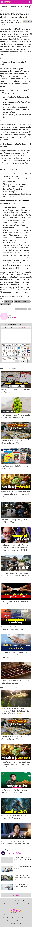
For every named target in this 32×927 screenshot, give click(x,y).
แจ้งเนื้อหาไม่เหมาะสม (16, 923)
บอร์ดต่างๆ (13, 6)
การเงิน (28, 904)
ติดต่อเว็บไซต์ (10, 920)
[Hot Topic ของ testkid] (4, 319)
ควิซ (18, 904)
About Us (27, 918)
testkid (7, 24)
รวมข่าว (4, 6)
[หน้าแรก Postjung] (7, 1)
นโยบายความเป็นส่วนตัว (22, 915)
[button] (2, 327)
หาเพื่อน (23, 901)
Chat (28, 901)
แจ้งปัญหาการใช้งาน (20, 920)
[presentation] (2, 327)
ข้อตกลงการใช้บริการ (9, 915)
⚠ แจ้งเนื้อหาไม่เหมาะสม (20, 309)
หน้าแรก (2, 10)
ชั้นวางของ (8, 301)
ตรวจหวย (11, 901)
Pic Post (13, 904)
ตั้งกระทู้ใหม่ (16, 895)
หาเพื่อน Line (5, 904)
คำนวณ (22, 904)
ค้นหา (20, 6)
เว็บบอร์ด (17, 901)
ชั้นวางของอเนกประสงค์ (22, 301)
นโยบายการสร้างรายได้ (17, 918)
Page (16, 906)
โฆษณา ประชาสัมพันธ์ (11, 10)
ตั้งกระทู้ (27, 6)
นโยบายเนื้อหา (6, 918)
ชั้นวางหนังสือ (5, 304)
